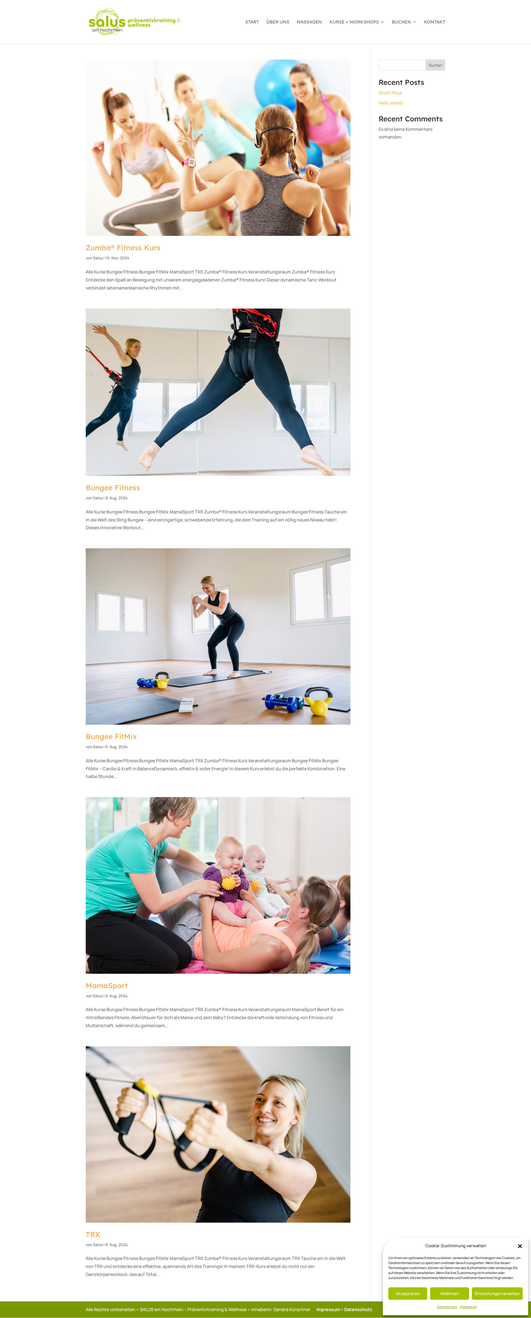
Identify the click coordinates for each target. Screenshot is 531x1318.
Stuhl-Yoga (390, 93)
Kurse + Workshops (354, 22)
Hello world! (391, 103)
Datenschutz (447, 1306)
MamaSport (107, 985)
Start (252, 22)
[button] (520, 1246)
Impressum (468, 1306)
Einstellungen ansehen (497, 1293)
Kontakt (434, 22)
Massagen (309, 22)
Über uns (277, 22)
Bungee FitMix (111, 736)
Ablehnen (449, 1293)
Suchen (435, 65)
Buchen (401, 22)
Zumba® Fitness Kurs (123, 247)
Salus (98, 257)
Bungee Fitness (113, 487)
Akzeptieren (408, 1293)
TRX (93, 1234)
